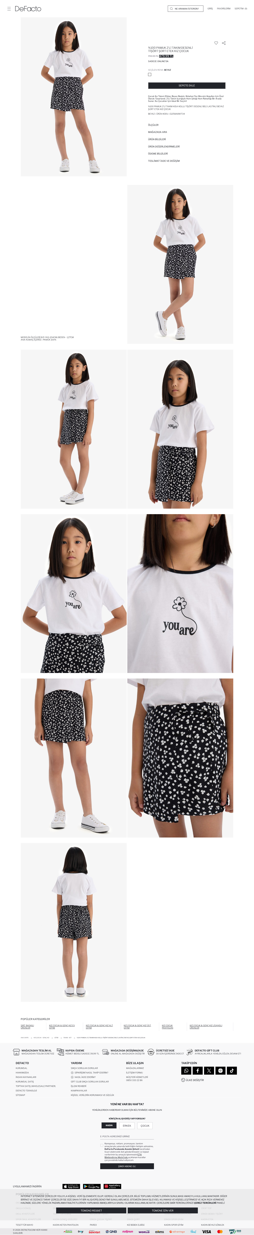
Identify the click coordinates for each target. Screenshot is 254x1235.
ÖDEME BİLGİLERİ (158, 153)
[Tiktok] (232, 1071)
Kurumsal (21, 1068)
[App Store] (71, 1186)
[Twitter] (209, 1071)
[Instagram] (220, 1071)
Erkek (127, 1125)
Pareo (93, 1225)
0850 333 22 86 (134, 1080)
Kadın (109, 1125)
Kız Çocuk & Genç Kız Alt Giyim (99, 1026)
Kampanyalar (79, 1090)
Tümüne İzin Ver (162, 1210)
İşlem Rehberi (78, 1086)
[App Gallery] (112, 1186)
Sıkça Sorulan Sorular (84, 1068)
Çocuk (145, 1125)
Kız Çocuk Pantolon (167, 1026)
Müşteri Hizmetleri (137, 1077)
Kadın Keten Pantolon (65, 1225)
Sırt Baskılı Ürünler (27, 1026)
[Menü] (9, 9)
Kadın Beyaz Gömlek (212, 1225)
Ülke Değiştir (195, 1080)
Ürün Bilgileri (157, 139)
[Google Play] (92, 1186)
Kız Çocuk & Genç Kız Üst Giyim (137, 1026)
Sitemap (20, 1095)
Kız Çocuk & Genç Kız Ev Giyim (62, 1026)
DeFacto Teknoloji (26, 1090)
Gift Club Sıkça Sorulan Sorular (90, 1081)
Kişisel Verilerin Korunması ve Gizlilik (92, 1095)
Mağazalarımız (135, 1068)
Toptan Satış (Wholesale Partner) (35, 1086)
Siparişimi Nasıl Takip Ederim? (91, 1072)
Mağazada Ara (157, 132)
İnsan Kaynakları (26, 1077)
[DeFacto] (28, 8)
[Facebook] (198, 1071)
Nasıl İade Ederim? (85, 1077)
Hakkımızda (22, 1072)
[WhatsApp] (186, 1071)
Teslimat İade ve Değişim (164, 161)
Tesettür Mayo (24, 1225)
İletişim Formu (134, 1072)
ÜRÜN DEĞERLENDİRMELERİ (164, 146)
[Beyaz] (149, 74)
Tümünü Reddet (91, 1210)
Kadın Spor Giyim (173, 1225)
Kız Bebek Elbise (136, 1225)
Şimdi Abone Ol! (127, 1166)
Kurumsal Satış (25, 1081)
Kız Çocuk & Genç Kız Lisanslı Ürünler (206, 1026)
